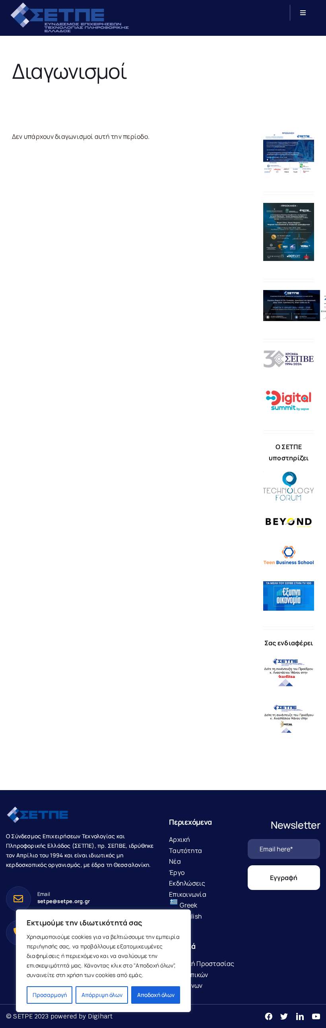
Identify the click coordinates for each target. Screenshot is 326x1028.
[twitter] (284, 1016)
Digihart (100, 1016)
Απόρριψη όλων (102, 995)
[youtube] (316, 1016)
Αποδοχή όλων (156, 995)
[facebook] (268, 1016)
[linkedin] (300, 1016)
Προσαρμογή (50, 995)
